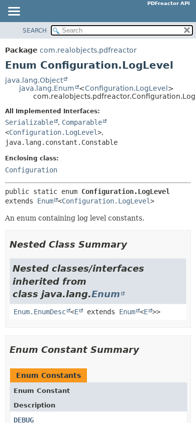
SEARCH (35, 30)
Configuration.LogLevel (126, 88)
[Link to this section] (134, 244)
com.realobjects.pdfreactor (88, 50)
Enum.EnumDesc (40, 312)
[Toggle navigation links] (13, 12)
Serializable (29, 122)
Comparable (82, 122)
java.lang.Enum (46, 88)
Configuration (31, 170)
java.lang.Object (34, 80)
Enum (45, 201)
